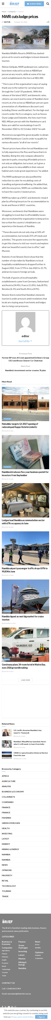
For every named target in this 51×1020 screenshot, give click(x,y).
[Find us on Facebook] (2, 1007)
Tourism (21, 12)
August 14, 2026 (8, 575)
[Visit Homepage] (14, 3)
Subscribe (35, 4)
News (5, 865)
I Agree (41, 1017)
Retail (5, 880)
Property (7, 875)
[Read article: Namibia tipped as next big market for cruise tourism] (25, 596)
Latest (6, 659)
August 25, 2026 (8, 431)
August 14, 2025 (20, 736)
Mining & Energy (10, 849)
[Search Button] (47, 4)
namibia (6, 854)
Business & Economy (13, 791)
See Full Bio (24, 341)
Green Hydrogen (11, 823)
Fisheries (6, 818)
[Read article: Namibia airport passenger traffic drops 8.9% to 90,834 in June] (25, 548)
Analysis (6, 786)
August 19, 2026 (8, 479)
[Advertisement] (25, 701)
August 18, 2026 (8, 527)
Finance (6, 807)
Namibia (6, 859)
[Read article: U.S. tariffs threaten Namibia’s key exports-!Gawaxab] (7, 732)
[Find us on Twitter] (5, 1007)
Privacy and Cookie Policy (22, 1017)
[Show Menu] (3, 4)
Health (6, 828)
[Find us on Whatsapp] (15, 1007)
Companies (12, 12)
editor (7, 22)
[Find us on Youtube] (9, 1007)
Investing (7, 833)
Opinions (7, 870)
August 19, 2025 (8, 671)
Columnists (8, 797)
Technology (9, 886)
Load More (25, 680)
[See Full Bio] (31, 341)
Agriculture (8, 781)
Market (6, 844)
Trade (5, 896)
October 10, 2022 (20, 22)
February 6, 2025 (20, 758)
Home (4, 12)
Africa (5, 776)
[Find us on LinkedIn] (12, 1007)
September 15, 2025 (9, 623)
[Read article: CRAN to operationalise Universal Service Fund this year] (7, 755)
